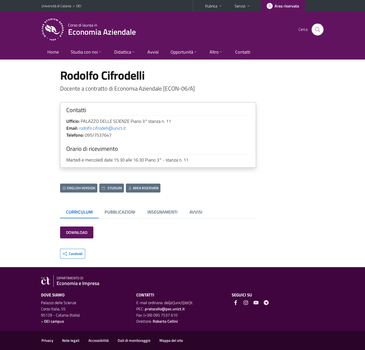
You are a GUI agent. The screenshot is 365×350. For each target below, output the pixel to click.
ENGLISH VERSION (81, 188)
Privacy (47, 340)
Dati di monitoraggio (134, 340)
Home (53, 52)
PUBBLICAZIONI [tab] (120, 212)
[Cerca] (318, 29)
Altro (214, 52)
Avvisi (153, 52)
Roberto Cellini (165, 321)
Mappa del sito (171, 340)
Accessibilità (98, 340)
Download (76, 232)
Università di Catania (56, 5)
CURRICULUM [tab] (79, 212)
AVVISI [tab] (195, 212)
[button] (72, 254)
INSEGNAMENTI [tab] (162, 212)
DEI (78, 5)
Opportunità (182, 52)
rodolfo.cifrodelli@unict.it (102, 128)
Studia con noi (84, 52)
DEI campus (54, 321)
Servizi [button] (240, 6)
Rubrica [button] (211, 6)
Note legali (70, 340)
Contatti (242, 52)
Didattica (122, 52)
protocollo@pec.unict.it (165, 309)
